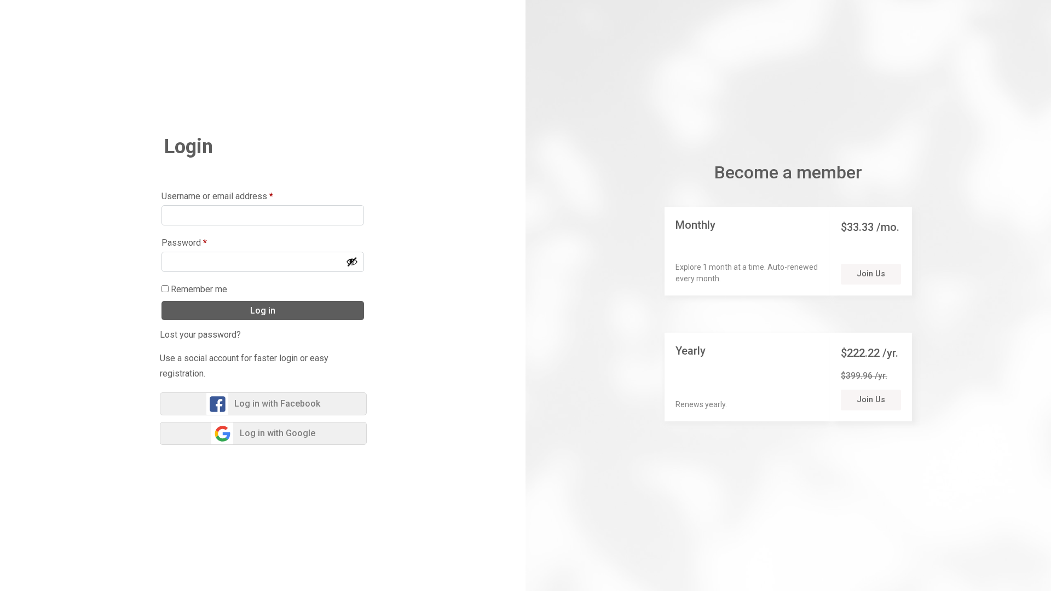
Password (184, 242)
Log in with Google (277, 433)
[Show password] (352, 262)
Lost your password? (200, 334)
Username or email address (217, 196)
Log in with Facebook (277, 403)
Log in (262, 310)
